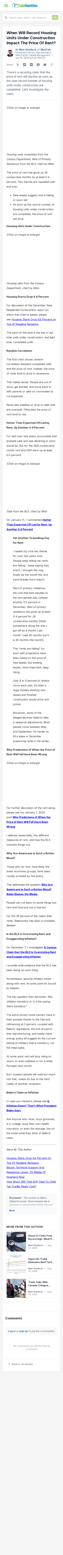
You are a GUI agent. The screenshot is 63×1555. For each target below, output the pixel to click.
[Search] (55, 17)
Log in (12, 1331)
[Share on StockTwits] (24, 65)
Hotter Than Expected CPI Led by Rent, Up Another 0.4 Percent (29, 524)
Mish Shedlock (27, 49)
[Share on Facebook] (38, 65)
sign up (23, 1331)
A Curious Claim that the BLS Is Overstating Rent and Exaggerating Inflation (31, 952)
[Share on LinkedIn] (31, 65)
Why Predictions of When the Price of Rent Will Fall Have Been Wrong (28, 822)
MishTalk (46, 49)
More (12, 1210)
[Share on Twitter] (18, 65)
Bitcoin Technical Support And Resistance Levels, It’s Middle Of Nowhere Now (26, 1172)
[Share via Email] (45, 65)
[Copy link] (52, 65)
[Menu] (6, 5)
